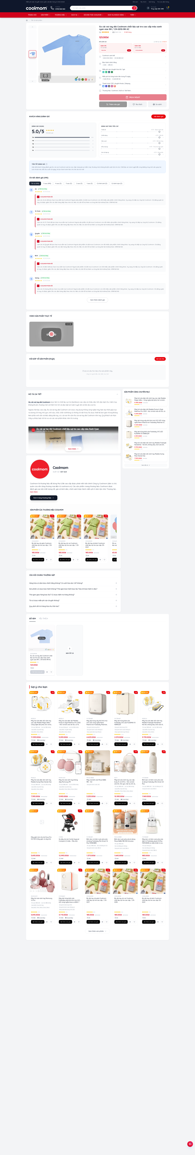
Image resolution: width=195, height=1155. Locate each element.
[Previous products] (29, 651)
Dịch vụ (74, 15)
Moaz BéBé (90, 777)
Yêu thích (143, 2)
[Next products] (165, 651)
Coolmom (35, 541)
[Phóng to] (89, 80)
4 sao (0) (58, 183)
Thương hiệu (60, 15)
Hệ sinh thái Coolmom (92, 15)
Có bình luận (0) (117, 183)
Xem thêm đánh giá (97, 300)
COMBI (61, 837)
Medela (33, 718)
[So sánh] (46, 559)
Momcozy (62, 777)
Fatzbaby (90, 718)
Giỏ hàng (152, 2)
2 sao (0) (79, 183)
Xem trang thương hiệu (42, 498)
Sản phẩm (44, 15)
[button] (103, 8)
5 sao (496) (47, 183)
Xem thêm (34, 492)
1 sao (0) (90, 183)
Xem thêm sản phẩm (96, 931)
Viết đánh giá (158, 116)
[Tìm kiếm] (134, 8)
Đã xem (135, 2)
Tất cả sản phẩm (36, 20)
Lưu (129, 50)
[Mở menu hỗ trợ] (190, 1144)
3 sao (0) (69, 183)
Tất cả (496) (35, 183)
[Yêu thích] (51, 559)
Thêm (132, 15)
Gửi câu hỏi (160, 359)
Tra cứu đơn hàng (163, 2)
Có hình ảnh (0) (102, 183)
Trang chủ (32, 15)
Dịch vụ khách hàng (116, 15)
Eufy (115, 777)
